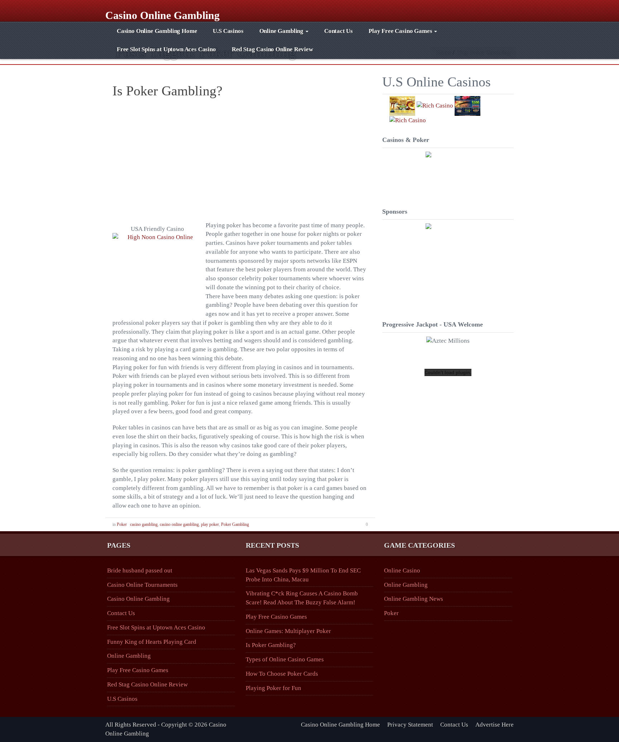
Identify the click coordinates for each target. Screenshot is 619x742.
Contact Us (338, 31)
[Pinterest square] (492, 9)
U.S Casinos (228, 31)
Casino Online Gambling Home (157, 31)
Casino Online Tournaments (142, 584)
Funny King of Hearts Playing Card (151, 641)
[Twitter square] (498, 9)
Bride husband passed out (139, 570)
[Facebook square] (480, 9)
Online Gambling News (413, 598)
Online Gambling (282, 31)
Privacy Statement (410, 724)
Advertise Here (494, 724)
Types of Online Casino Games (285, 659)
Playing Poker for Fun (273, 688)
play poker (210, 524)
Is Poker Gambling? (167, 90)
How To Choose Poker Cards (282, 673)
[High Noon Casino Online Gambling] (157, 278)
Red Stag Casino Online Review (272, 49)
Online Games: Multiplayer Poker (288, 631)
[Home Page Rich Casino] (448, 174)
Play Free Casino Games (401, 31)
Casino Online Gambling (162, 14)
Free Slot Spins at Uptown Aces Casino (166, 49)
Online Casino (402, 570)
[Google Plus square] (486, 9)
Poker (122, 524)
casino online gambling (179, 524)
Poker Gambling (235, 524)
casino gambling (144, 524)
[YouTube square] (504, 9)
